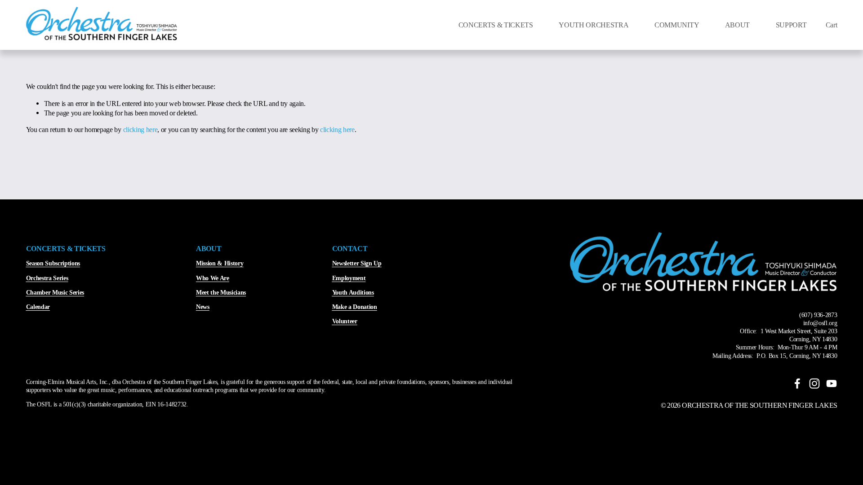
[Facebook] (797, 383)
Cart (831, 25)
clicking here (140, 129)
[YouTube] (831, 383)
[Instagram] (814, 383)
